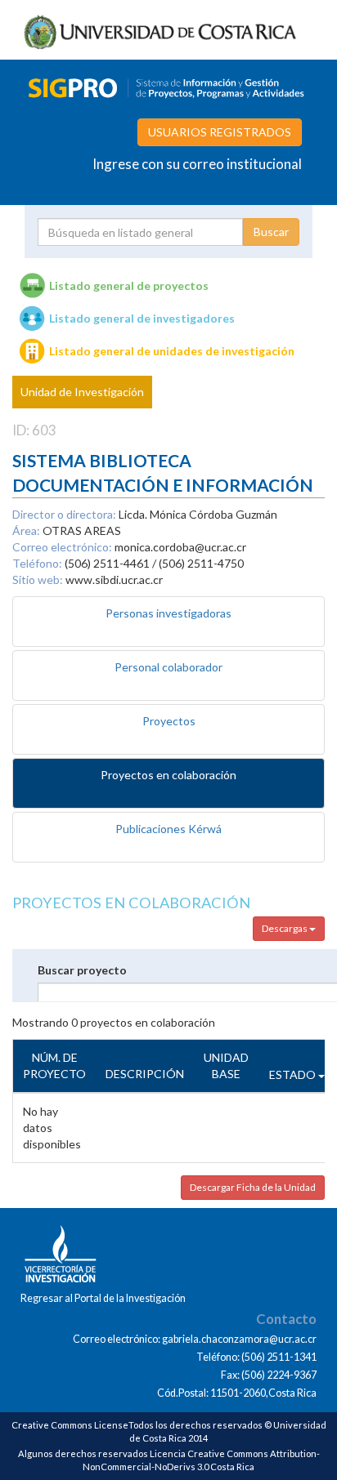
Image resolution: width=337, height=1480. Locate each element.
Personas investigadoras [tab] (168, 613)
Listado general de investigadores (142, 318)
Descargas (285, 928)
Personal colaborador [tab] (168, 667)
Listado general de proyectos (129, 285)
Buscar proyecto (82, 970)
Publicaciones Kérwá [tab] (168, 829)
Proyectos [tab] (168, 721)
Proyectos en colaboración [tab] (168, 775)
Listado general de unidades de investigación (171, 351)
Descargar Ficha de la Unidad (253, 1187)
